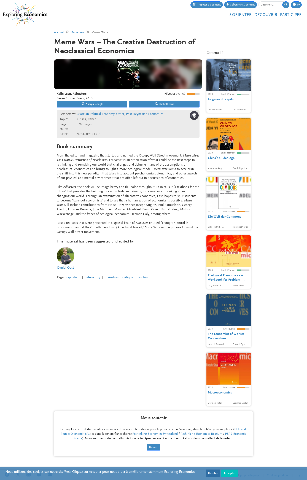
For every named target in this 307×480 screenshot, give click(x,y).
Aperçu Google (94, 104)
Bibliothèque (166, 104)
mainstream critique (119, 277)
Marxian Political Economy (95, 114)
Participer (291, 15)
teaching (143, 277)
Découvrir (265, 15)
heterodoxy (92, 277)
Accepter (229, 473)
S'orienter (240, 15)
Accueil (59, 32)
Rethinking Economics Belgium (201, 434)
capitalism (73, 277)
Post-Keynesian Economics (144, 114)
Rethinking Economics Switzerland (155, 434)
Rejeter (213, 473)
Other (120, 114)
